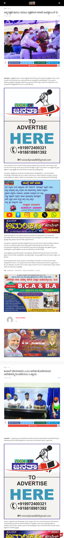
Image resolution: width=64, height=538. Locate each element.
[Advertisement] (32, 72)
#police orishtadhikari (28, 270)
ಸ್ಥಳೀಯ (9, 8)
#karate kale (18, 270)
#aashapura (10, 270)
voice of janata (20, 318)
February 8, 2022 (7, 16)
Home (5, 8)
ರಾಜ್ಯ (9, 367)
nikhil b (38, 270)
